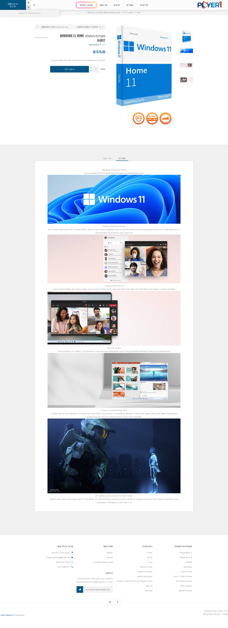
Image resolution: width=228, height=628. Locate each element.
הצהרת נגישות (146, 567)
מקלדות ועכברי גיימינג (182, 576)
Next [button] (186, 89)
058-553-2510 (63, 562)
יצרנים (149, 557)
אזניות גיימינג (186, 571)
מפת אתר (148, 590)
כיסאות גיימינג (186, 586)
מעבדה (149, 552)
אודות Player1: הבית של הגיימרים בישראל (134, 581)
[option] (186, 36)
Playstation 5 (186, 552)
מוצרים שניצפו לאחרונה (103, 562)
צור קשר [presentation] (106, 158)
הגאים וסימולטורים (184, 581)
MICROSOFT (95, 45)
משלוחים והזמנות (145, 571)
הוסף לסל (69, 69)
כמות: (102, 69)
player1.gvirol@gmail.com (58, 557)
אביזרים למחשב (185, 590)
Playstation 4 (186, 557)
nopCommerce (7, 615)
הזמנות (110, 552)
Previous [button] (186, 26)
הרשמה (80, 589)
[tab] (122, 158)
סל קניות (13, 5)
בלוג (150, 562)
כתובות (110, 557)
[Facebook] (118, 602)
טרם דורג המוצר (41, 37)
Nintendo (188, 567)
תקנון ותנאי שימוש (144, 576)
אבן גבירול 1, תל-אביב (60, 552)
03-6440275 (64, 567)
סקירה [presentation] (122, 158)
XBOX (189, 562)
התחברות (26, 2)
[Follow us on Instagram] (110, 602)
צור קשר (149, 586)
